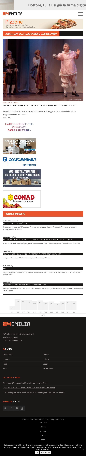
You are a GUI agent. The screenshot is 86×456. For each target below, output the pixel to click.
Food (5, 363)
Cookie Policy (59, 419)
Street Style (48, 368)
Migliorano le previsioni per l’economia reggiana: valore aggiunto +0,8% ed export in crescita (37, 240)
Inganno (6, 268)
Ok (37, 452)
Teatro (16, 103)
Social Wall (7, 354)
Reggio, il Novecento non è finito (15, 223)
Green (45, 363)
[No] (83, 449)
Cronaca (6, 359)
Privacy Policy (49, 419)
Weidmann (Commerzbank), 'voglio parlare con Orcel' (25, 383)
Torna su (42, 315)
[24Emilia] (33, 14)
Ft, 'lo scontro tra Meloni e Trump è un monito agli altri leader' (29, 387)
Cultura (46, 359)
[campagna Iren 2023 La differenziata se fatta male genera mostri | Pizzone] (43, 28)
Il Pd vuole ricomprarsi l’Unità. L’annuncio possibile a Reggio (25, 285)
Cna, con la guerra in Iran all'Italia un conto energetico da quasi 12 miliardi (34, 392)
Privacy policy (45, 452)
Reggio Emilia (7, 103)
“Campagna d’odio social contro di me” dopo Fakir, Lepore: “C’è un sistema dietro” (33, 254)
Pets (5, 368)
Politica (46, 354)
